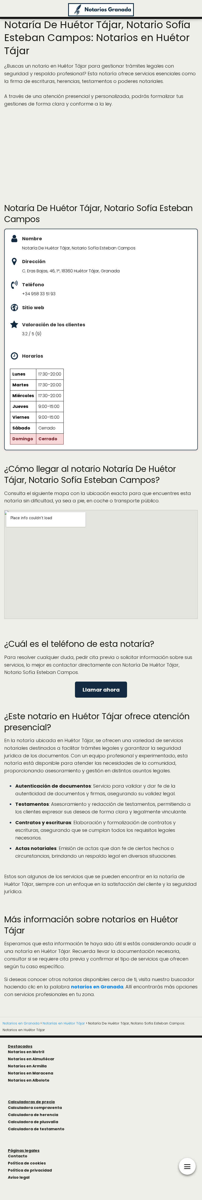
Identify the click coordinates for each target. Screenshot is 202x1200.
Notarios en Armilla (27, 1066)
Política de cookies (27, 1163)
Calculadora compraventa (35, 1107)
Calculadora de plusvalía (33, 1121)
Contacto (17, 1156)
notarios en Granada (97, 986)
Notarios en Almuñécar (31, 1059)
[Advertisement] (101, 155)
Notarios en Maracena (30, 1073)
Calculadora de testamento (36, 1129)
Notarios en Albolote (28, 1080)
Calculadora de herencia (33, 1114)
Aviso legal (18, 1177)
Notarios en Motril (26, 1051)
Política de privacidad (30, 1170)
